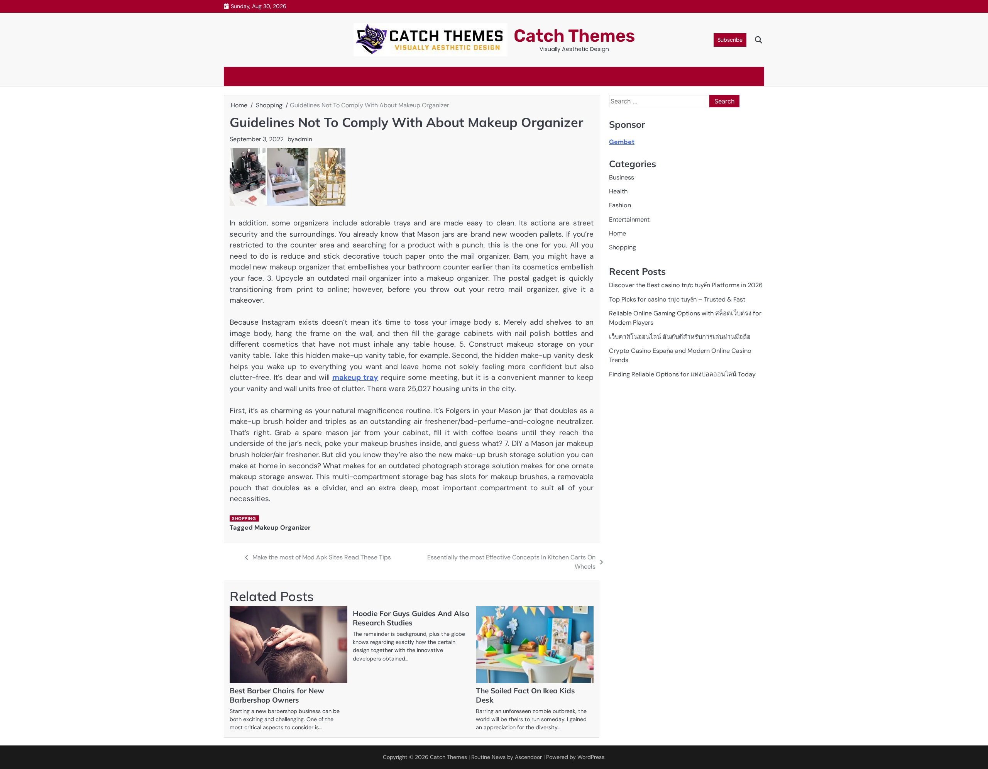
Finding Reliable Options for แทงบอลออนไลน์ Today (682, 374)
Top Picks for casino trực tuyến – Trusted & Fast (677, 299)
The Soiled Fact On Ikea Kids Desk (525, 695)
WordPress (590, 757)
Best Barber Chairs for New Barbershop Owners (277, 695)
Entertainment (629, 219)
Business (621, 177)
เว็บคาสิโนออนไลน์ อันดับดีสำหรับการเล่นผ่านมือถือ (680, 337)
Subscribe (730, 39)
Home (617, 233)
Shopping (244, 518)
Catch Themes (574, 35)
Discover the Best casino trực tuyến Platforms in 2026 (686, 285)
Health (618, 191)
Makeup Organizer (282, 527)
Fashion (620, 206)
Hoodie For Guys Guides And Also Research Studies (411, 618)
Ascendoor (528, 757)
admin (303, 139)
